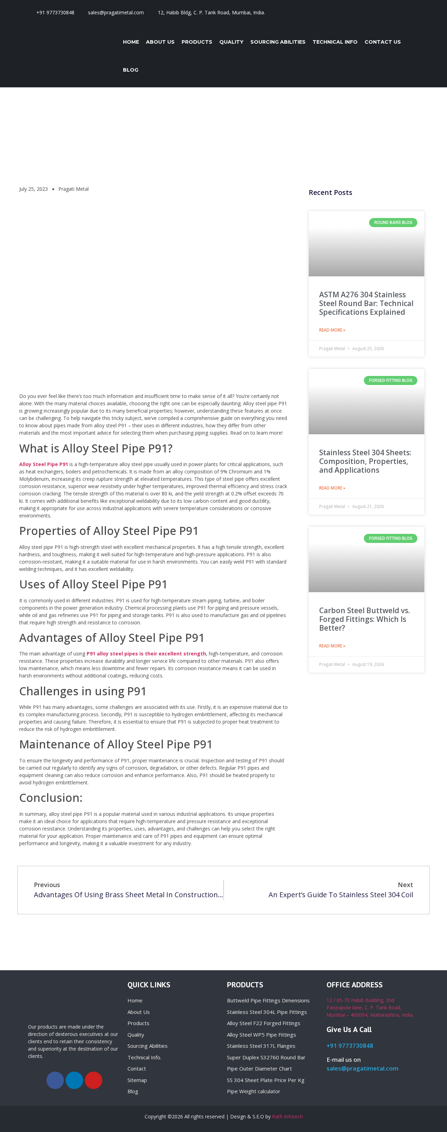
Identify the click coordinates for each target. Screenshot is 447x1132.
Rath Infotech (287, 1116)
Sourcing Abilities (278, 42)
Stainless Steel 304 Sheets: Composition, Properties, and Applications (365, 461)
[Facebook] (370, 12)
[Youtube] (409, 12)
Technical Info (335, 42)
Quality (231, 42)
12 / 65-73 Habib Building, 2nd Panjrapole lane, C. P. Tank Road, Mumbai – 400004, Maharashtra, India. (370, 1007)
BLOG (130, 70)
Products (197, 42)
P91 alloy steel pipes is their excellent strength (146, 653)
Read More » (332, 330)
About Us (160, 42)
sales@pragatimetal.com (362, 1068)
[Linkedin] (389, 12)
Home (131, 42)
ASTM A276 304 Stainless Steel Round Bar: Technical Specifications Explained (366, 303)
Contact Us (383, 42)
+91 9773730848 (350, 1046)
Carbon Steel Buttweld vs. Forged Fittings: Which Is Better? (364, 619)
